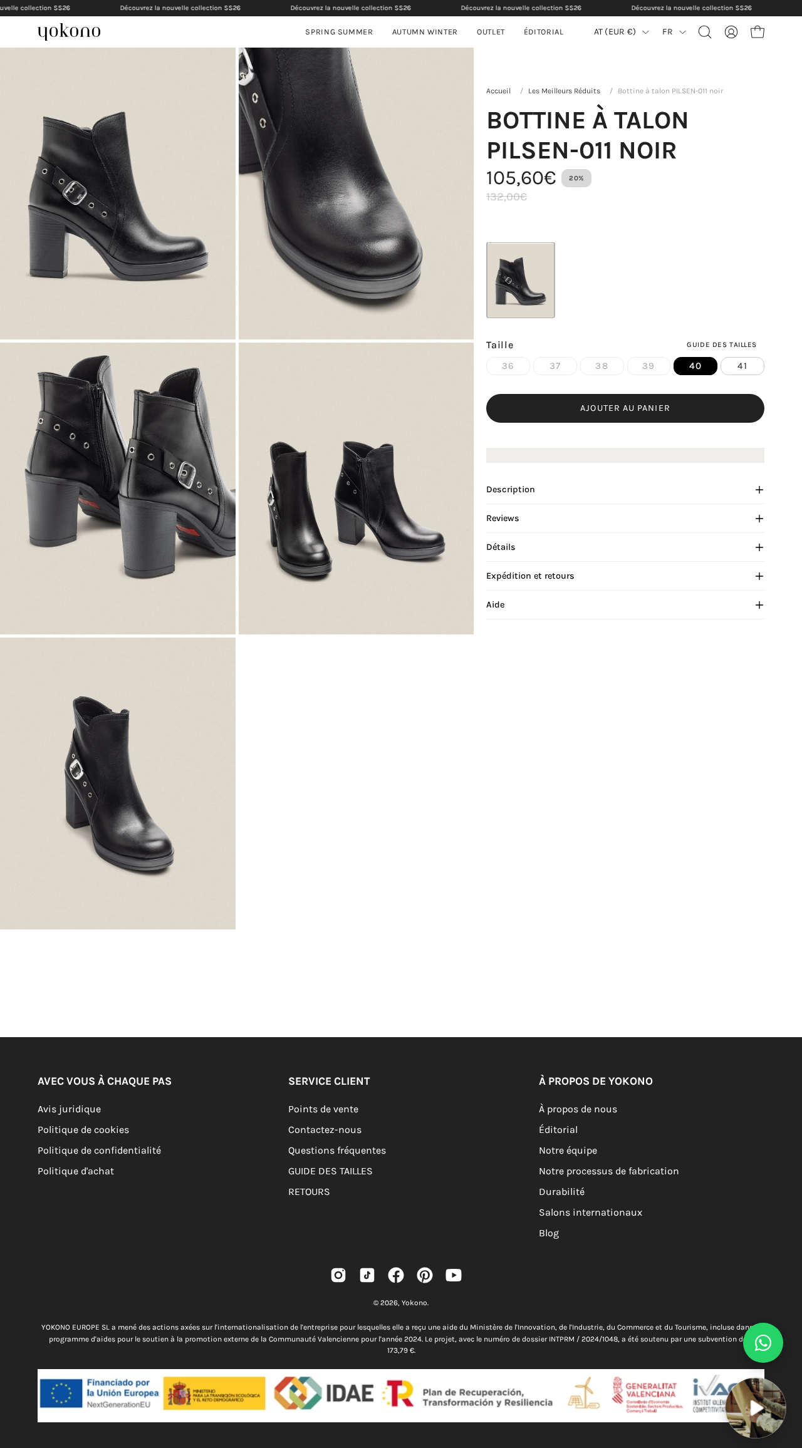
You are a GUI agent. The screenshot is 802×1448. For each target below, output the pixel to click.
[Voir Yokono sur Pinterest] (424, 1275)
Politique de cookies (83, 1129)
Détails (501, 547)
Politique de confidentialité (99, 1150)
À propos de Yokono (596, 1081)
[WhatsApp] (763, 1343)
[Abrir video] (755, 1407)
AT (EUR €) (615, 31)
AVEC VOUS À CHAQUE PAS (105, 1081)
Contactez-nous (325, 1129)
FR (667, 31)
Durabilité (562, 1191)
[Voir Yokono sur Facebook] (396, 1275)
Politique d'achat (76, 1171)
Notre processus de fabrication (609, 1171)
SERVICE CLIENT (329, 1081)
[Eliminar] (784, 1370)
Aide (495, 604)
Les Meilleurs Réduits (564, 90)
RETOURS (309, 1191)
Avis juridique (69, 1109)
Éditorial (558, 1129)
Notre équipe (568, 1150)
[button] (425, 32)
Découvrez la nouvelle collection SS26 (180, 8)
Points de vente (323, 1109)
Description (510, 489)
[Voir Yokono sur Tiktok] (367, 1275)
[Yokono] (75, 33)
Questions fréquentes (337, 1150)
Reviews (502, 518)
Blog (549, 1233)
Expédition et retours (530, 576)
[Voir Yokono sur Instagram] (338, 1275)
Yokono (414, 1302)
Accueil (498, 90)
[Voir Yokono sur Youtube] (453, 1275)
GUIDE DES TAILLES (330, 1171)
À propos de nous (578, 1109)
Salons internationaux (590, 1212)
